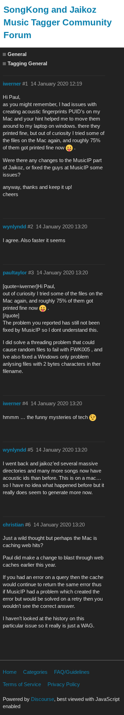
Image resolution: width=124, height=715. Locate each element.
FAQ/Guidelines (72, 672)
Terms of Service (22, 684)
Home (10, 672)
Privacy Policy (64, 684)
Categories (35, 672)
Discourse (42, 699)
